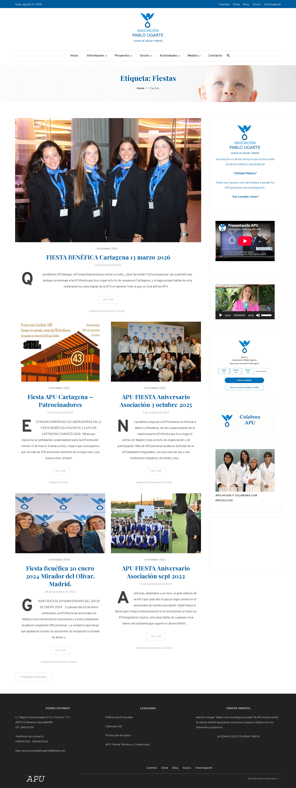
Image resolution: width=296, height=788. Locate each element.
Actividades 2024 (59, 559)
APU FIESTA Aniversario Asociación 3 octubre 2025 (156, 401)
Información (95, 56)
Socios (257, 4)
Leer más (108, 299)
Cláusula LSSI (114, 726)
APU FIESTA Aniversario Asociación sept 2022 (156, 572)
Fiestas (120, 311)
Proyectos (122, 56)
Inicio (74, 56)
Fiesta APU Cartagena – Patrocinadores (60, 401)
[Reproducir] (221, 315)
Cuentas (224, 4)
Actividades (168, 56)
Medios (193, 56)
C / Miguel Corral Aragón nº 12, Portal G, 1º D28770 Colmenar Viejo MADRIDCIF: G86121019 (42, 722)
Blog (246, 4)
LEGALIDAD (148, 708)
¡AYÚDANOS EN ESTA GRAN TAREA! (238, 736)
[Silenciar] (258, 315)
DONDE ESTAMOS (58, 708)
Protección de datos (118, 735)
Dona (236, 4)
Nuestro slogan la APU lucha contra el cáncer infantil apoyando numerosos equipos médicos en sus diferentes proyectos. (237, 722)
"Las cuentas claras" (245, 197)
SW (279, 778)
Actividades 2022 (155, 559)
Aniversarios (107, 311)
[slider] (267, 314)
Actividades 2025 (155, 388)
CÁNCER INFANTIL (238, 708)
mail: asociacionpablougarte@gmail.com (40, 751)
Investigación (272, 4)
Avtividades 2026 (107, 248)
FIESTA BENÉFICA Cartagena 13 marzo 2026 (108, 257)
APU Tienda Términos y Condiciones (128, 744)
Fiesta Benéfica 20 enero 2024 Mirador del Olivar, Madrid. (60, 576)
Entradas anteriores (34, 677)
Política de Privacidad (119, 717)
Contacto (215, 56)
